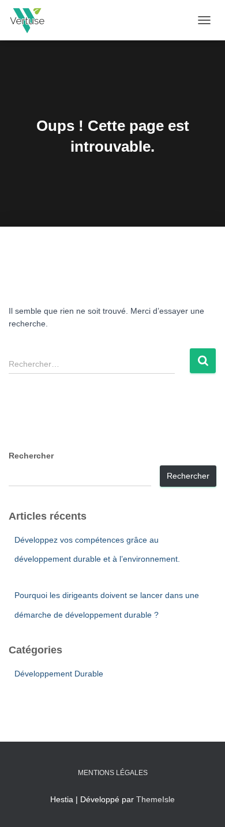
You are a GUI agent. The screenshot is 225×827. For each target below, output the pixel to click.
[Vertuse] (31, 20)
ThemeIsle (155, 799)
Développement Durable (58, 673)
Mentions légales (113, 773)
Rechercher (31, 455)
